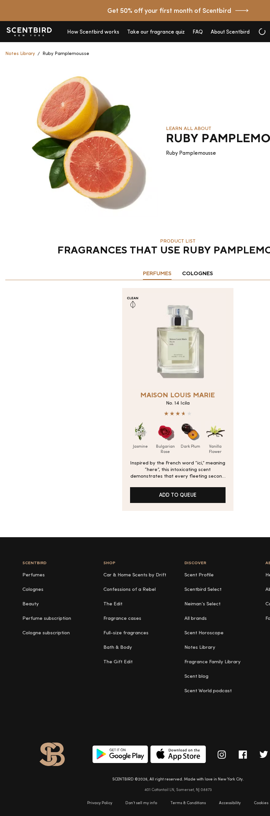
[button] (93, 31)
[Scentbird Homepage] (29, 31)
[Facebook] (242, 754)
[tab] (157, 274)
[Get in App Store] (178, 754)
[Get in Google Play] (120, 754)
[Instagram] (221, 754)
